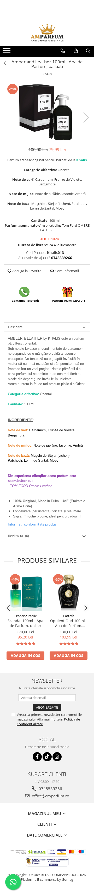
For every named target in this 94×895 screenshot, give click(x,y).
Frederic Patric (25, 616)
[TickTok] (47, 756)
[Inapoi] (4, 63)
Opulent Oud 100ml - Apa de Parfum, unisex (68, 623)
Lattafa (68, 616)
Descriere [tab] (15, 327)
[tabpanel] (47, 112)
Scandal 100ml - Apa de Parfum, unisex (25, 623)
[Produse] (7, 52)
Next (86, 117)
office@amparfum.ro (50, 795)
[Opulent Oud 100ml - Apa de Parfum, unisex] (68, 592)
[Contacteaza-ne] (63, 51)
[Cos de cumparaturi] (75, 51)
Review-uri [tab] (18, 535)
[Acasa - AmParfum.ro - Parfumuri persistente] (47, 33)
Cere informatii (66, 270)
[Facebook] (37, 756)
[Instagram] (57, 756)
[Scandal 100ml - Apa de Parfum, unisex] (25, 592)
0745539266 (50, 788)
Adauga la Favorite (26, 270)
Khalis (47, 74)
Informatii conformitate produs (32, 524)
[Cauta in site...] (88, 51)
